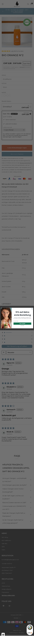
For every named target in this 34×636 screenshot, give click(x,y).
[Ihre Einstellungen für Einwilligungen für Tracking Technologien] (3, 634)
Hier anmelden (22, 323)
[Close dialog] (32, 308)
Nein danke (22, 325)
